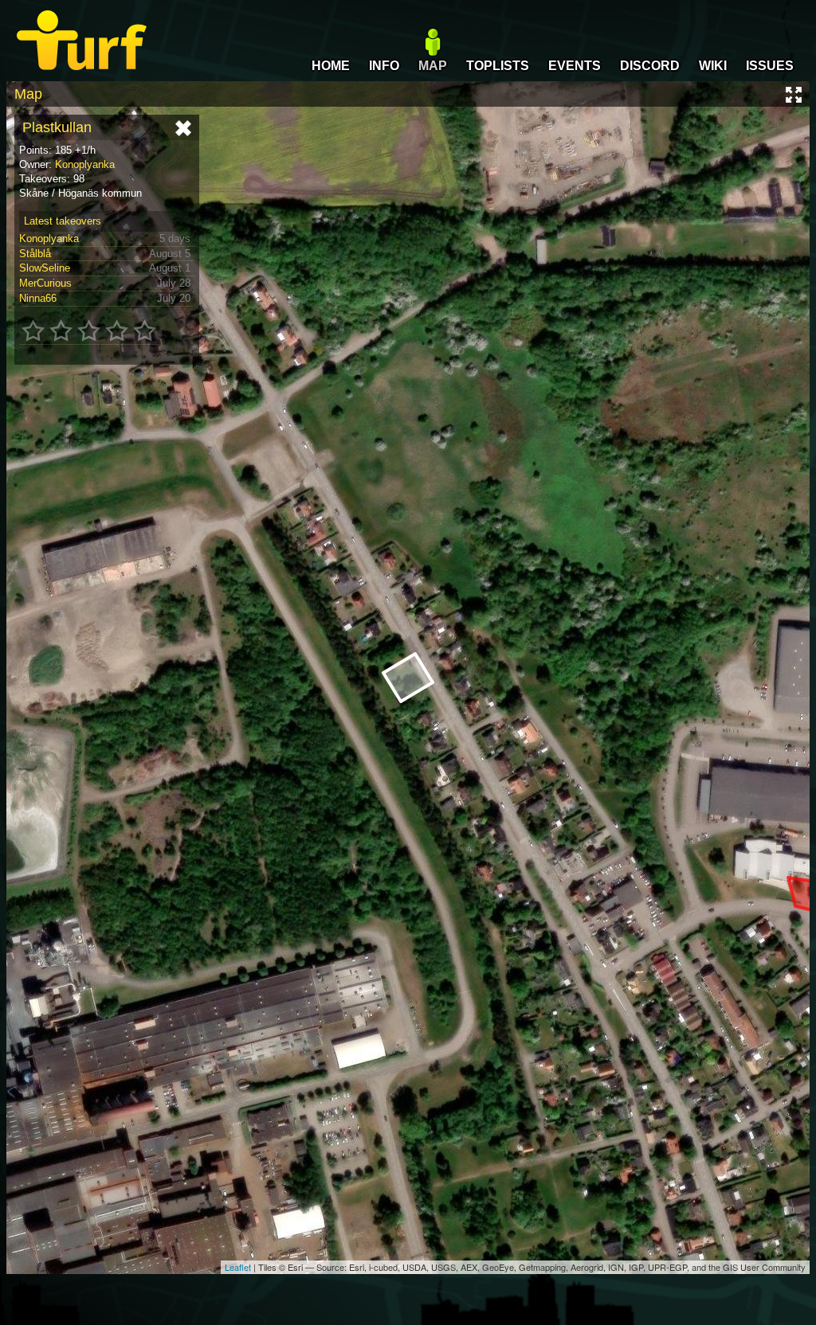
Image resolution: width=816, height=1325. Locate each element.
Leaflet (238, 1267)
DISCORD (650, 65)
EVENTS (574, 65)
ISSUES (770, 65)
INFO (384, 65)
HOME (331, 65)
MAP (432, 65)
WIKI (713, 65)
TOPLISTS (497, 65)
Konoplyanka (85, 164)
